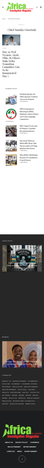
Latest (26, 392)
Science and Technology (24, 401)
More (15, 395)
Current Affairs (30, 384)
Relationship (33, 398)
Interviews (16, 392)
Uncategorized (17, 403)
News (5, 398)
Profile (4, 48)
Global (32, 389)
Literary (7, 395)
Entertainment (9, 389)
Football (23, 389)
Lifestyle (35, 392)
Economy (7, 386)
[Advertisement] (22, 205)
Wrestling (30, 403)
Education (18, 386)
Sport (5, 403)
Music (36, 395)
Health (6, 392)
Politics (13, 398)
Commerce (33, 381)
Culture (6, 384)
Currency (17, 384)
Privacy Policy (21, 442)
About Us (7, 381)
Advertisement (20, 381)
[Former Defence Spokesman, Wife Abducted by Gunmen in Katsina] (24, 354)
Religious (7, 401)
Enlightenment (31, 386)
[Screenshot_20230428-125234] (11, 40)
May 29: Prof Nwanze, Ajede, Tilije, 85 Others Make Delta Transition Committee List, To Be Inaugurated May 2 (11, 64)
